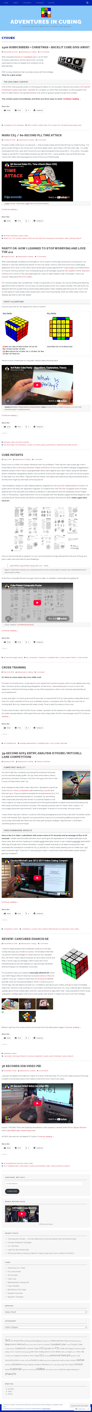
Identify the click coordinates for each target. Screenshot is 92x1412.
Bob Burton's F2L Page (17, 1290)
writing (20, 657)
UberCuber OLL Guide (16, 1268)
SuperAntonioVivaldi (63, 445)
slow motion (71, 1360)
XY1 (78, 1369)
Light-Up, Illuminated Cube (18, 1250)
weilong (72, 238)
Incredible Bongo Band (25, 625)
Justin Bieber (56, 1352)
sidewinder (56, 1360)
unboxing (32, 1369)
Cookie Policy (46, 1408)
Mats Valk (63, 743)
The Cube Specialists (57, 1364)
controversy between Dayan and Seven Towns (36, 468)
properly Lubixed (55, 1127)
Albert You (7, 238)
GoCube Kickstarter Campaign (20, 1242)
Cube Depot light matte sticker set (20, 1130)
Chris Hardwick (20, 445)
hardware (20, 125)
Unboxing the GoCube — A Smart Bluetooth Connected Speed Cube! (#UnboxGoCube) (42, 1239)
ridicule (28, 1360)
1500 (29, 125)
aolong (27, 1341)
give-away (73, 125)
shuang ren (51, 238)
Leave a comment (43, 761)
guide (31, 1352)
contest (34, 125)
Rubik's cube (37, 1360)
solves (15, 929)
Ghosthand (65, 125)
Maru (30, 238)
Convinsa (30, 1056)
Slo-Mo (51, 3)
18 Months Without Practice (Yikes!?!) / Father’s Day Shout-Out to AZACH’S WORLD (41, 1253)
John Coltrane (43, 929)
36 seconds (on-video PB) (21, 1066)
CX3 (49, 125)
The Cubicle (69, 1365)
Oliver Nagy (34, 1356)
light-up (64, 1352)
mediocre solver (27, 952)
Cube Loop (12, 1279)
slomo (62, 1360)
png (21, 566)
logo (69, 1352)
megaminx (17, 1356)
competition (8, 125)
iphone (47, 1352)
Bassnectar (69, 1341)
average (23, 743)
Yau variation (70, 271)
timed (78, 1364)
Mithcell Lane (53, 929)
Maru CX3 (33, 203)
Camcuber (8, 1056)
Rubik (73, 657)
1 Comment (42, 140)
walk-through (64, 1369)
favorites (7, 236)
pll (33, 238)
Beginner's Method (15, 1344)
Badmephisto (31, 743)
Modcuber (57, 1056)
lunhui (74, 1352)
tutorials (26, 442)
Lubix (51, 1056)
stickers (16, 1364)
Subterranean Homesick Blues (29, 407)
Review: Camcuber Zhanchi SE (25, 939)
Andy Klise (19, 1341)
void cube (49, 1369)
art (5, 657)
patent (68, 657)
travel (7, 1369)
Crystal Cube (42, 125)
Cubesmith (38, 1056)
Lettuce (12, 203)
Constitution (42, 657)
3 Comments (44, 52)
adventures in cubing (46, 22)
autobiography (35, 1341)
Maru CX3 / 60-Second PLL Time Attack (32, 135)
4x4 (5, 445)
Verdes (85, 657)
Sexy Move (47, 1360)
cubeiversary (9, 1348)
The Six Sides (13, 1275)
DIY (14, 125)
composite (33, 657)
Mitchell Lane (7, 793)
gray (26, 1352)
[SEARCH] (87, 3)
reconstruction (40, 238)
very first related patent (67, 486)
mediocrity (9, 1356)
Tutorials (40, 3)
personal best (40, 1166)
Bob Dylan (11, 445)
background (46, 1341)
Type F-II (25, 1369)
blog (27, 1344)
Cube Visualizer (14, 1286)
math (12, 442)
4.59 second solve (46, 1224)
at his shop (39, 979)
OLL (42, 1355)
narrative (25, 1356)
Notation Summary (15, 1293)
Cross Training (14, 667)
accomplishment (10, 743)
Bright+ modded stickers (20, 409)
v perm (55, 1369)
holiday (41, 1352)
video (26, 236)
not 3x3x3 (18, 442)
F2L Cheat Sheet (14, 1272)
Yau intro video (25, 277)
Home (6, 3)
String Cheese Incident (31, 1364)
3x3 (5, 1166)
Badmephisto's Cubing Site (18, 1282)
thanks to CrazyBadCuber (26, 57)
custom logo (32, 1348)
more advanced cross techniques (50, 683)
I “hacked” (31, 90)
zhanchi (78, 238)
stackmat (8, 1364)
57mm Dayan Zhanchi (76, 1127)
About (15, 3)
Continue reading (72, 99)
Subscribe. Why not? (15, 1177)
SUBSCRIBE (12, 1191)
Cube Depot (23, 1166)
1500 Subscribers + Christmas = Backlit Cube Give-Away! (46, 47)
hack (79, 125)
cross (51, 743)
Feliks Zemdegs (66, 1349)
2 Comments (43, 1071)
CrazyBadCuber (53, 657)
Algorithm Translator (15, 1297)
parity (43, 445)
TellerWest (45, 1365)
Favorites (27, 3)
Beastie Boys (77, 1341)
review (20, 236)
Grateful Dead (20, 1352)
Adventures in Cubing (28, 52)
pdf (11, 566)
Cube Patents (12, 455)
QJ (79, 1356)
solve (72, 929)
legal (15, 657)
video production (57, 1166)
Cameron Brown (46, 976)
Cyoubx (54, 125)
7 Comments (41, 256)
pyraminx (74, 1356)
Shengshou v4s (68, 407)
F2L (57, 1348)
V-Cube (79, 657)
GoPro (12, 1352)
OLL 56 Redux (13, 1246)
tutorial (74, 445)
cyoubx (47, 790)
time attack (59, 238)
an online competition (19, 790)
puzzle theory (51, 445)
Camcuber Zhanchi (19, 1056)
